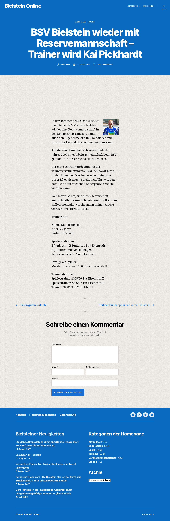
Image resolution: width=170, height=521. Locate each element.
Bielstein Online (23, 5)
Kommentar (56, 344)
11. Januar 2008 (83, 64)
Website (54, 378)
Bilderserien (95, 445)
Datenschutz (67, 414)
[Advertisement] (85, 92)
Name (54, 367)
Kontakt (21, 414)
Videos (92, 461)
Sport (91, 22)
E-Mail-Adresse (93, 367)
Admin (67, 64)
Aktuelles (80, 22)
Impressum (148, 6)
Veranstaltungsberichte (102, 457)
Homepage (132, 6)
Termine (93, 453)
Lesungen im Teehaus (28, 454)
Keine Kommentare (104, 64)
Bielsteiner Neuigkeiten (40, 434)
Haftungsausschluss (42, 414)
